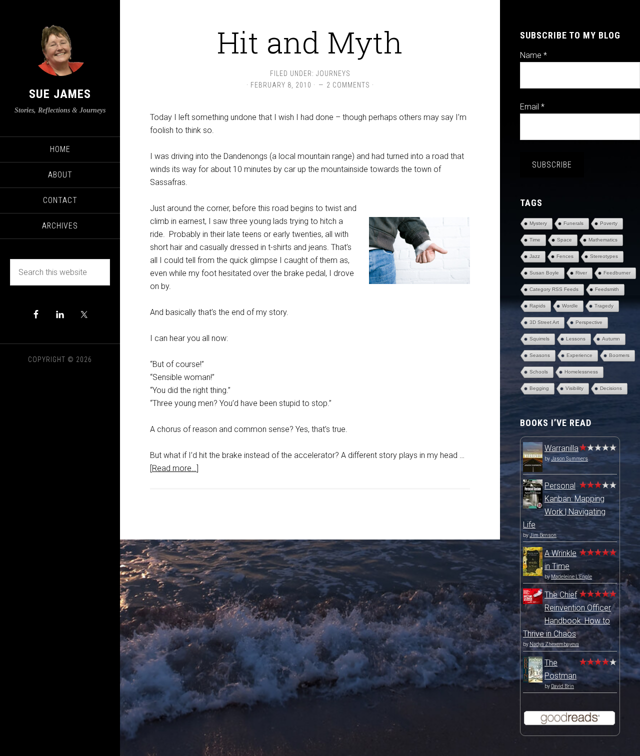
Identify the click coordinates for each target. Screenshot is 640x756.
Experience (579, 355)
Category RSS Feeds (554, 289)
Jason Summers (569, 459)
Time (535, 239)
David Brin (562, 686)
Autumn (611, 339)
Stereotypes (604, 256)
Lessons (576, 339)
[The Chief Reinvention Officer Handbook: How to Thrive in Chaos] (532, 601)
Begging (539, 388)
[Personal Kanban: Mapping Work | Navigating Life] (532, 505)
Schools (539, 371)
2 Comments (348, 85)
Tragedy (604, 305)
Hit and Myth (310, 42)
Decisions (611, 388)
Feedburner (617, 273)
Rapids (538, 305)
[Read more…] (174, 468)
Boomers (619, 355)
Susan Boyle (544, 273)
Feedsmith (607, 289)
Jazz (535, 256)
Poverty (609, 223)
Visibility (575, 388)
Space (564, 239)
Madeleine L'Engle (571, 577)
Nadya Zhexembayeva (554, 644)
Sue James (60, 94)
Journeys (333, 74)
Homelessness (581, 371)
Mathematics (603, 239)
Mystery (538, 223)
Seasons (540, 355)
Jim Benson (543, 535)
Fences (565, 256)
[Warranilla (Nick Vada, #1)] (532, 470)
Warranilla (561, 448)
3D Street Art (544, 322)
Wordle (570, 305)
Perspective (589, 322)
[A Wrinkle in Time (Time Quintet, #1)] (532, 573)
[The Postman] (532, 679)
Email (532, 107)
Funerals (574, 223)
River (581, 273)
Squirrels (540, 339)
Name (533, 55)
